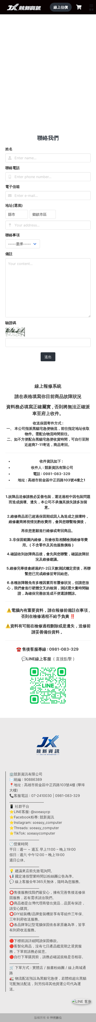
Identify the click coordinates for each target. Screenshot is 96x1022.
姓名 (9, 149)
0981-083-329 (56, 473)
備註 (9, 254)
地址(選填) (14, 205)
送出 (48, 357)
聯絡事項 (12, 235)
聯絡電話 (12, 168)
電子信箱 (12, 186)
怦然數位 (56, 1017)
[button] (91, 6)
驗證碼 (10, 323)
